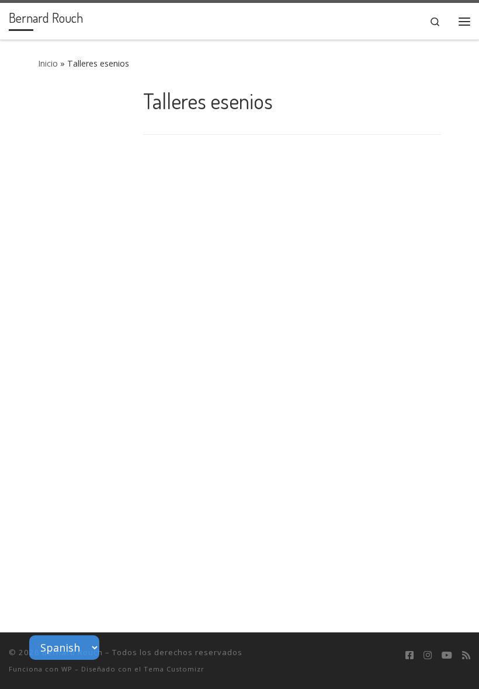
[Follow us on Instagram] (428, 655)
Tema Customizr (174, 668)
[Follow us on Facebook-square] (409, 655)
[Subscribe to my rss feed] (466, 655)
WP (66, 668)
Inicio (48, 63)
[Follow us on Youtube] (447, 655)
